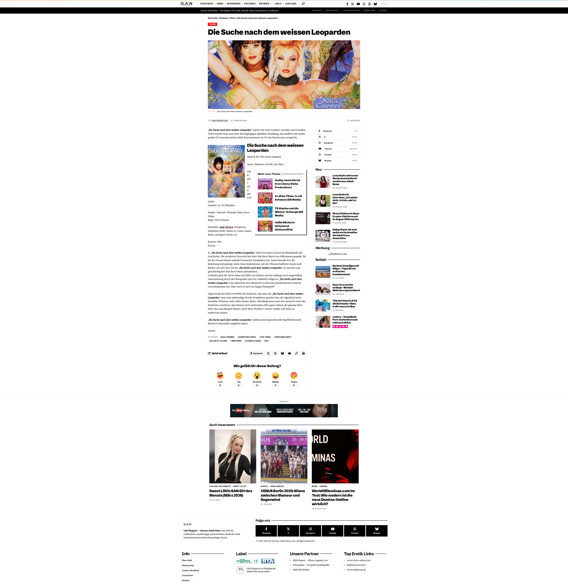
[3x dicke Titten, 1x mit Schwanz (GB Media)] (265, 197)
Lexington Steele (247, 337)
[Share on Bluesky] (282, 353)
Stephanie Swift (283, 337)
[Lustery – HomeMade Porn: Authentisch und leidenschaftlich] (323, 322)
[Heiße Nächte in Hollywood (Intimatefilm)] (265, 226)
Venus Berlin (277, 486)
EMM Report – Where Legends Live (310, 560)
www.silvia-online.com (359, 560)
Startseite (213, 18)
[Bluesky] (375, 4)
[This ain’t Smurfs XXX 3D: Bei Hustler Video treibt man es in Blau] (323, 305)
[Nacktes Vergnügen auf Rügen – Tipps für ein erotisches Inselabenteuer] (323, 272)
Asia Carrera (226, 227)
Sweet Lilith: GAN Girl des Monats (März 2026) (230, 493)
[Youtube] (338, 149)
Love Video (265, 337)
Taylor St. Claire (218, 341)
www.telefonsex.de (356, 569)
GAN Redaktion (220, 120)
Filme (232, 18)
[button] (303, 4)
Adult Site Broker (301, 569)
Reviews (224, 18)
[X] (352, 4)
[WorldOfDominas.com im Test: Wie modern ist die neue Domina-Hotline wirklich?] (335, 456)
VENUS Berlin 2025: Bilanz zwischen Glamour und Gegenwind (283, 495)
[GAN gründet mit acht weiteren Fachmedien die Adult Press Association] (323, 236)
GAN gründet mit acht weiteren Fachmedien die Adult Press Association (345, 234)
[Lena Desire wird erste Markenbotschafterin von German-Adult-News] (323, 182)
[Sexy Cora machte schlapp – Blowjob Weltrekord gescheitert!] (323, 289)
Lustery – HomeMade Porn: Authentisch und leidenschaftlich (345, 319)
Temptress (236, 341)
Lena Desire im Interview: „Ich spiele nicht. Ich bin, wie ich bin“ (345, 199)
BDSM (314, 486)
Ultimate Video (253, 341)
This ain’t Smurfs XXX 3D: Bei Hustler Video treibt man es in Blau (345, 303)
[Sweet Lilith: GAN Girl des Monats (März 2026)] (232, 456)
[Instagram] (364, 4)
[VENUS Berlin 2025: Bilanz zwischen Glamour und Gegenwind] (284, 456)
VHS (266, 341)
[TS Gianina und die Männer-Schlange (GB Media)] (265, 212)
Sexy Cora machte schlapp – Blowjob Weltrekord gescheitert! (346, 287)
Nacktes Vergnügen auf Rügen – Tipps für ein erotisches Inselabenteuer (346, 270)
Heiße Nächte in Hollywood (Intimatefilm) (285, 226)
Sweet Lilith (239, 486)
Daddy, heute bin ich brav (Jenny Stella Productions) (287, 184)
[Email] (289, 353)
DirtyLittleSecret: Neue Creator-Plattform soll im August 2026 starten (346, 216)
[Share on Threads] (275, 353)
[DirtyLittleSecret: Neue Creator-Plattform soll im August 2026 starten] (323, 218)
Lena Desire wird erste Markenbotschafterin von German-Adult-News (345, 180)
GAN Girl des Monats (220, 486)
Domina (323, 486)
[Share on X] (268, 353)
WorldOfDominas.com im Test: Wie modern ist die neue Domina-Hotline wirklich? (333, 497)
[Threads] (369, 4)
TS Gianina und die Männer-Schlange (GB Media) (289, 212)
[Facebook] (347, 4)
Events (264, 486)
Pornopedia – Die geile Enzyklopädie (311, 565)
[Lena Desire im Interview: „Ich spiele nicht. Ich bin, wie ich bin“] (323, 201)
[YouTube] (358, 4)
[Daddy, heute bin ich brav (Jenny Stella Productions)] (265, 183)
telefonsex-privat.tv (356, 565)
